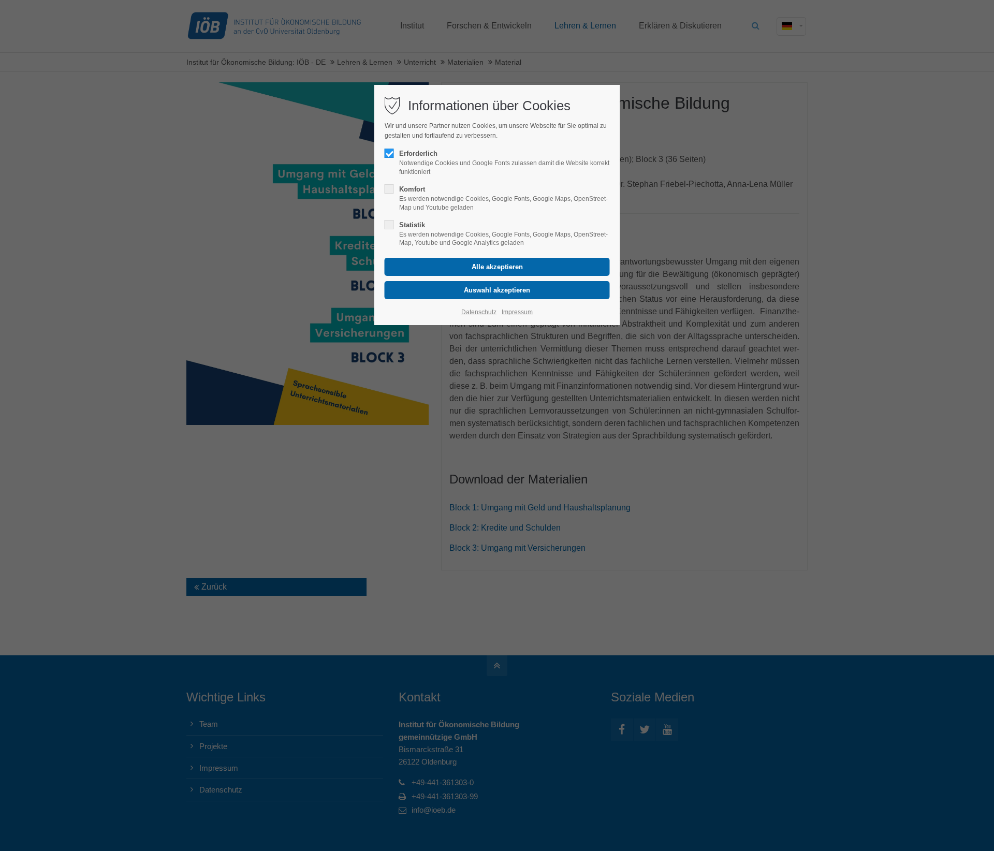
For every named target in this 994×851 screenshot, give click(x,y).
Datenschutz (478, 312)
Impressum (517, 312)
